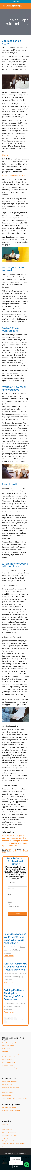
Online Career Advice (7, 1065)
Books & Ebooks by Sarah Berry (10, 1087)
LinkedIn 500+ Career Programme (11, 1110)
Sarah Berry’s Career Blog (9, 1132)
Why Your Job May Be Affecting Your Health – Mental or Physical (15, 966)
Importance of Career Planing (10, 1056)
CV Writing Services (7, 1084)
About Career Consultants (9, 1127)
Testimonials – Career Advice (9, 1135)
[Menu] (26, 5)
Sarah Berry (9, 849)
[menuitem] (16, 1)
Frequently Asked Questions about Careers (13, 1138)
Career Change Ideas (7, 1059)
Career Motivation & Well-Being (15, 852)
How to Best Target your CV (9, 1043)
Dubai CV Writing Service (8, 1062)
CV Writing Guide (6, 1095)
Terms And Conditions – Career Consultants (13, 1143)
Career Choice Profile (7, 1092)
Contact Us (16, 1)
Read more (8, 955)
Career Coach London (8, 1045)
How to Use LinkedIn (7, 1048)
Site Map (4, 1146)
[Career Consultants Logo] (12, 5)
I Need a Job (5, 1051)
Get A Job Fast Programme (9, 1107)
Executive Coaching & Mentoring (10, 1054)
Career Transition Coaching (9, 1068)
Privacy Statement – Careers (9, 1141)
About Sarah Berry (7, 1129)
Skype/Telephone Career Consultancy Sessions (14, 1098)
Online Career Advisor (8, 1090)
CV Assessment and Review (9, 1081)
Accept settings (16, 1159)
